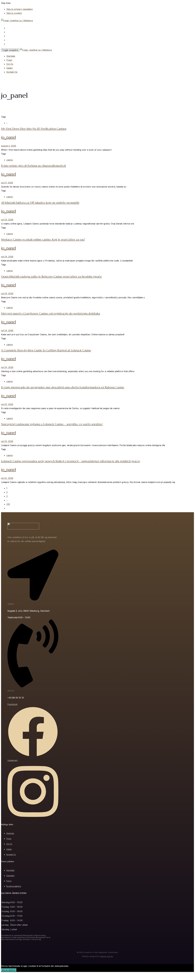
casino (9, 160)
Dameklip (10, 876)
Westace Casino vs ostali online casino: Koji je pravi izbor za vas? (43, 239)
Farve (8, 881)
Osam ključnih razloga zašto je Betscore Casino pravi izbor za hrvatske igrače (51, 276)
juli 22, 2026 (7, 478)
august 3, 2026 (8, 145)
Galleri (9, 40)
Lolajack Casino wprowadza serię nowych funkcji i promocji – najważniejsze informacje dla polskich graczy (70, 461)
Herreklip (10, 870)
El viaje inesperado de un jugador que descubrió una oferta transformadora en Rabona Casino (62, 387)
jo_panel (8, 137)
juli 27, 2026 (7, 182)
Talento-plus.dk (106, 956)
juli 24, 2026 (7, 219)
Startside (10, 28)
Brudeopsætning (13, 886)
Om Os (9, 36)
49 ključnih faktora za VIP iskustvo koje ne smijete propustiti (40, 202)
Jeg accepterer (8, 970)
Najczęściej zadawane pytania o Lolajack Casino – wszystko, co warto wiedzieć (52, 424)
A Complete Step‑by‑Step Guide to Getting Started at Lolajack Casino (46, 350)
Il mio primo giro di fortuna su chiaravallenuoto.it (33, 165)
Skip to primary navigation (19, 9)
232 (8, 504)
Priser (9, 32)
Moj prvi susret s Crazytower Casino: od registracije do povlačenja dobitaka (50, 313)
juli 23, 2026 (7, 404)
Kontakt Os (11, 44)
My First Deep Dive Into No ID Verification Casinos (33, 128)
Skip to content (14, 13)
